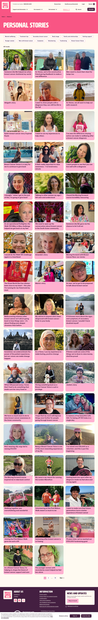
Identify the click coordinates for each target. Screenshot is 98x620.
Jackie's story (71, 385)
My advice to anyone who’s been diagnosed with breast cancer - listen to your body (48, 319)
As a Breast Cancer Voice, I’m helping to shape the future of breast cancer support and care (16, 570)
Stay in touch (73, 601)
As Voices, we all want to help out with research (79, 104)
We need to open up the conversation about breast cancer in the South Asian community (48, 226)
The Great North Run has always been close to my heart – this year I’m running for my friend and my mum (17, 287)
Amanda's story (41, 255)
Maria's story (40, 283)
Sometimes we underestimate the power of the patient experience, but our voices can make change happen (17, 355)
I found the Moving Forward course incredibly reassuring (77, 196)
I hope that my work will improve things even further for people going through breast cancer (48, 418)
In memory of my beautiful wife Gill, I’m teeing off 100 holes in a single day (78, 418)
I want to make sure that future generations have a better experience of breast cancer (78, 510)
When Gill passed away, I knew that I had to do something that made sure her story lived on (16, 387)
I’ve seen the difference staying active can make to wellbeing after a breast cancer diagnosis (80, 136)
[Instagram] (23, 600)
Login (83, 4)
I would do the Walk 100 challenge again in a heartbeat (17, 256)
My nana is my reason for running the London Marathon (48, 479)
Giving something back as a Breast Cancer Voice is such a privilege (46, 387)
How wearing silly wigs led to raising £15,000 (15, 448)
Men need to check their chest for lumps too (79, 73)
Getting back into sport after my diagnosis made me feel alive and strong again (79, 480)
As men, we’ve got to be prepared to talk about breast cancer (79, 284)
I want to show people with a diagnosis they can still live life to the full (48, 105)
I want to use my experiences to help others (47, 135)
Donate (91, 9)
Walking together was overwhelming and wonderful (16, 509)
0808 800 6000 (28, 4)
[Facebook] (19, 600)
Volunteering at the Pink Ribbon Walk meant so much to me (47, 509)
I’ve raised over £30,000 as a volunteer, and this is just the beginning (77, 449)
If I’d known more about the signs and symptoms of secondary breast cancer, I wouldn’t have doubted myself (79, 320)
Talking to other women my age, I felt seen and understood (48, 196)
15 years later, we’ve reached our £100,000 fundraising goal (79, 540)
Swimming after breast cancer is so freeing (48, 540)
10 (55, 578)
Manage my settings (73, 606)
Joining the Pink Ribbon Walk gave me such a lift (15, 540)
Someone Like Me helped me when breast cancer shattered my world (17, 73)
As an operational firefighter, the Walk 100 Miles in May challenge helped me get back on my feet (17, 226)
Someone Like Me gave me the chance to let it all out (78, 225)
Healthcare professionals (71, 4)
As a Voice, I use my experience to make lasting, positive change (48, 353)
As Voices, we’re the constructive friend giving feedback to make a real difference (48, 74)
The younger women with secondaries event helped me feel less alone (48, 570)
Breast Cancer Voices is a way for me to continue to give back (17, 166)
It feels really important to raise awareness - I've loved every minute (47, 167)
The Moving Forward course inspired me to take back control (17, 479)
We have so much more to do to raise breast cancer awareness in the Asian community (17, 418)
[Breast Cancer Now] (7, 594)
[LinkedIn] (15, 600)
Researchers (57, 4)
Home (3, 16)
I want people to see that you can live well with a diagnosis (79, 166)
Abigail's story (10, 103)
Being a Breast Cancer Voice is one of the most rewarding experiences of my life (48, 449)
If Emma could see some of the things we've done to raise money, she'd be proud (79, 354)
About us (9, 16)
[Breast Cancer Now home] (5, 5)
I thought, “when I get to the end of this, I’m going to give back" (17, 196)
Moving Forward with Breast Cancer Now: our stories (77, 256)
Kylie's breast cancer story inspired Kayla (18, 135)
